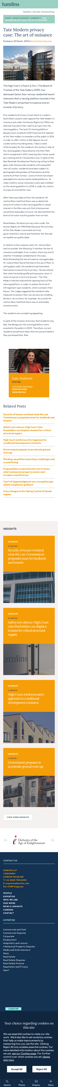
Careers (8, 910)
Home (8, 18)
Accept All (16, 1069)
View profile (19, 392)
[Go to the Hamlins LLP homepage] (29, 4)
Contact (8, 913)
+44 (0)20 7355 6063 (22, 386)
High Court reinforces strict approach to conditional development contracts (24, 441)
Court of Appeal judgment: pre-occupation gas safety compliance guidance (28, 483)
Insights (35, 18)
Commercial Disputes (14, 933)
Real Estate (9, 956)
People (7, 893)
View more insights (18, 817)
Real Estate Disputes (41, 41)
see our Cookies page (24, 1053)
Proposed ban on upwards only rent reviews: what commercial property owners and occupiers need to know (26, 472)
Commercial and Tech (14, 929)
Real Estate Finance (13, 963)
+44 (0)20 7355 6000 (16, 880)
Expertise (9, 896)
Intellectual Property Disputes (19, 946)
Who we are (10, 900)
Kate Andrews (22, 378)
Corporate (8, 936)
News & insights (21, 18)
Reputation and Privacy (15, 966)
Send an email (19, 389)
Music (6, 953)
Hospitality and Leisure (15, 943)
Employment (10, 939)
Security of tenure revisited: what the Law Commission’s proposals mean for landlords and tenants (28, 417)
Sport (6, 970)
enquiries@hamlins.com (17, 883)
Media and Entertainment (16, 950)
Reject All (41, 1069)
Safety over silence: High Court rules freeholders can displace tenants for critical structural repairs (27, 430)
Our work (9, 903)
